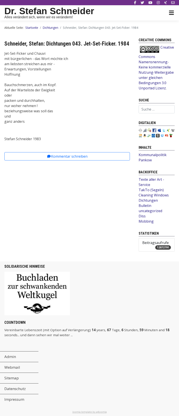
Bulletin (145, 205)
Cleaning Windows (154, 195)
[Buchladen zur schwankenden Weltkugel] (37, 293)
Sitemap (11, 377)
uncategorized (150, 210)
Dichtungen (148, 200)
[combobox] (157, 109)
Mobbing (146, 221)
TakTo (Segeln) (151, 190)
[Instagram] (158, 2)
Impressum (14, 399)
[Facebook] (135, 2)
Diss (142, 216)
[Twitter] (142, 2)
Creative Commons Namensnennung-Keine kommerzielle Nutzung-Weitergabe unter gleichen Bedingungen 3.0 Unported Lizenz (156, 67)
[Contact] (173, 2)
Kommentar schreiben (69, 156)
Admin (10, 356)
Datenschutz (15, 388)
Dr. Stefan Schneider (49, 11)
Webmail (12, 367)
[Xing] (165, 2)
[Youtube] (150, 2)
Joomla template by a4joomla (89, 411)
